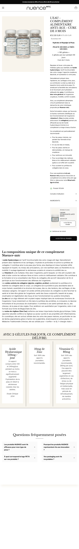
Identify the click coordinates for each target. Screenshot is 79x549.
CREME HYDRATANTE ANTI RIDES (67, 214)
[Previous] (5, 44)
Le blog (44, 506)
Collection (45, 500)
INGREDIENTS (55, 200)
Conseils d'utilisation (57, 194)
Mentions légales (48, 527)
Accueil (44, 496)
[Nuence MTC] (39, 8)
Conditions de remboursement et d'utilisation (59, 531)
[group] (39, 2)
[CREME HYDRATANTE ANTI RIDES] (55, 217)
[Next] (41, 44)
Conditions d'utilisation (50, 534)
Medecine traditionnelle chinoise (54, 503)
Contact (45, 520)
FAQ (43, 517)
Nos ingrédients (8, 524)
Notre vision (7, 520)
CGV (43, 524)
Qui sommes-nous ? (9, 517)
